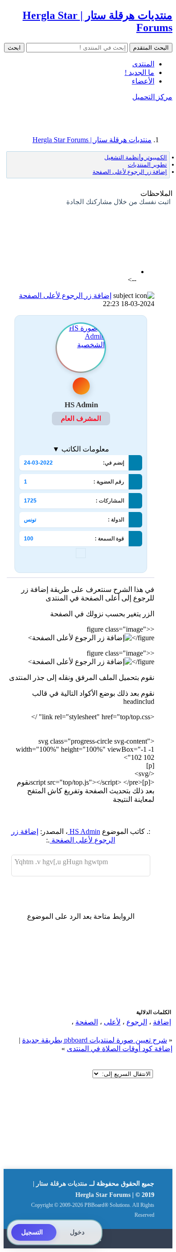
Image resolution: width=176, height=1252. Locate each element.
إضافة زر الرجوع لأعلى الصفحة (65, 295)
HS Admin (84, 831)
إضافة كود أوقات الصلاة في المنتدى (119, 1048)
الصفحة (86, 1022)
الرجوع (136, 1022)
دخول (77, 1232)
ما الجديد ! (139, 72)
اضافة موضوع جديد (82, 225)
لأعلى (112, 1022)
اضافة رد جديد (133, 225)
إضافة (162, 1022)
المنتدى (143, 64)
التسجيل (32, 1232)
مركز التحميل (152, 97)
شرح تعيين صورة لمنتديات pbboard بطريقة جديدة (94, 1040)
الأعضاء (143, 81)
